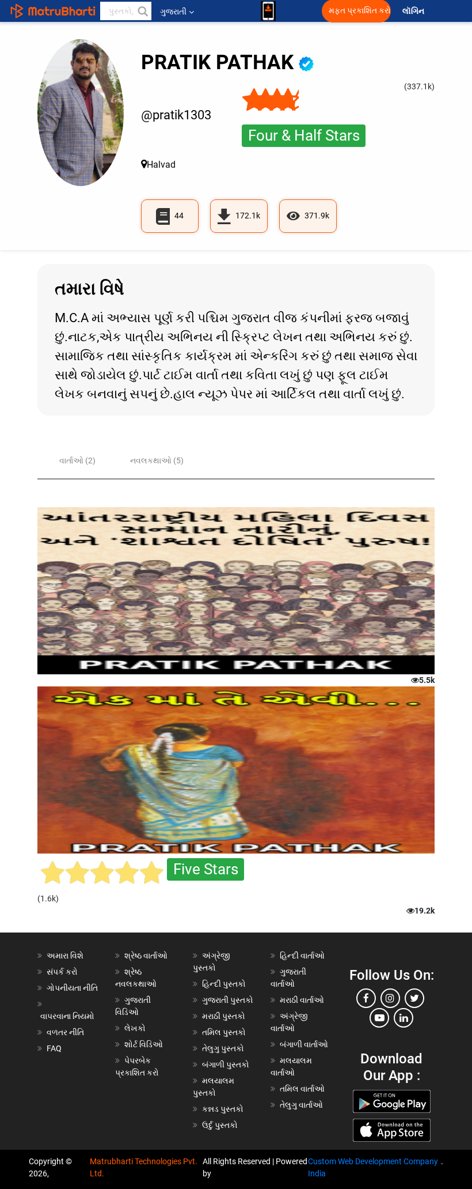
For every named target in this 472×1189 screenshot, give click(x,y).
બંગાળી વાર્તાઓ (304, 1044)
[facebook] (366, 998)
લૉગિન (414, 11)
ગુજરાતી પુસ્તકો (227, 1000)
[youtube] (379, 1018)
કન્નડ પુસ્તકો (222, 1108)
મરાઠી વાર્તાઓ (302, 1000)
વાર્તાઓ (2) (77, 460)
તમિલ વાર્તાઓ (302, 1088)
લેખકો (135, 1028)
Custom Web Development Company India (373, 1167)
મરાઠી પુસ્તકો (223, 1016)
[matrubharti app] (268, 11)
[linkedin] (403, 1018)
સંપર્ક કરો (62, 971)
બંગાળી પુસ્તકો (225, 1064)
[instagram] (390, 998)
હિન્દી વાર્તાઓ (302, 955)
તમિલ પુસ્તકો (224, 1032)
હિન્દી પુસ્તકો (224, 983)
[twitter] (414, 998)
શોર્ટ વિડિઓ (143, 1044)
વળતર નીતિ (65, 1032)
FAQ (54, 1048)
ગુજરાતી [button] (173, 11)
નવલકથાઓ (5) (157, 460)
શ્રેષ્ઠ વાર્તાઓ (146, 955)
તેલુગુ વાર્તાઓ (301, 1104)
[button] (142, 11)
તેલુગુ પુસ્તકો (223, 1048)
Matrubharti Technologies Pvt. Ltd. (143, 1167)
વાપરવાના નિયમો (68, 1016)
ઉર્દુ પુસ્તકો (220, 1125)
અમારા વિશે (65, 955)
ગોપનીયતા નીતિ (72, 987)
